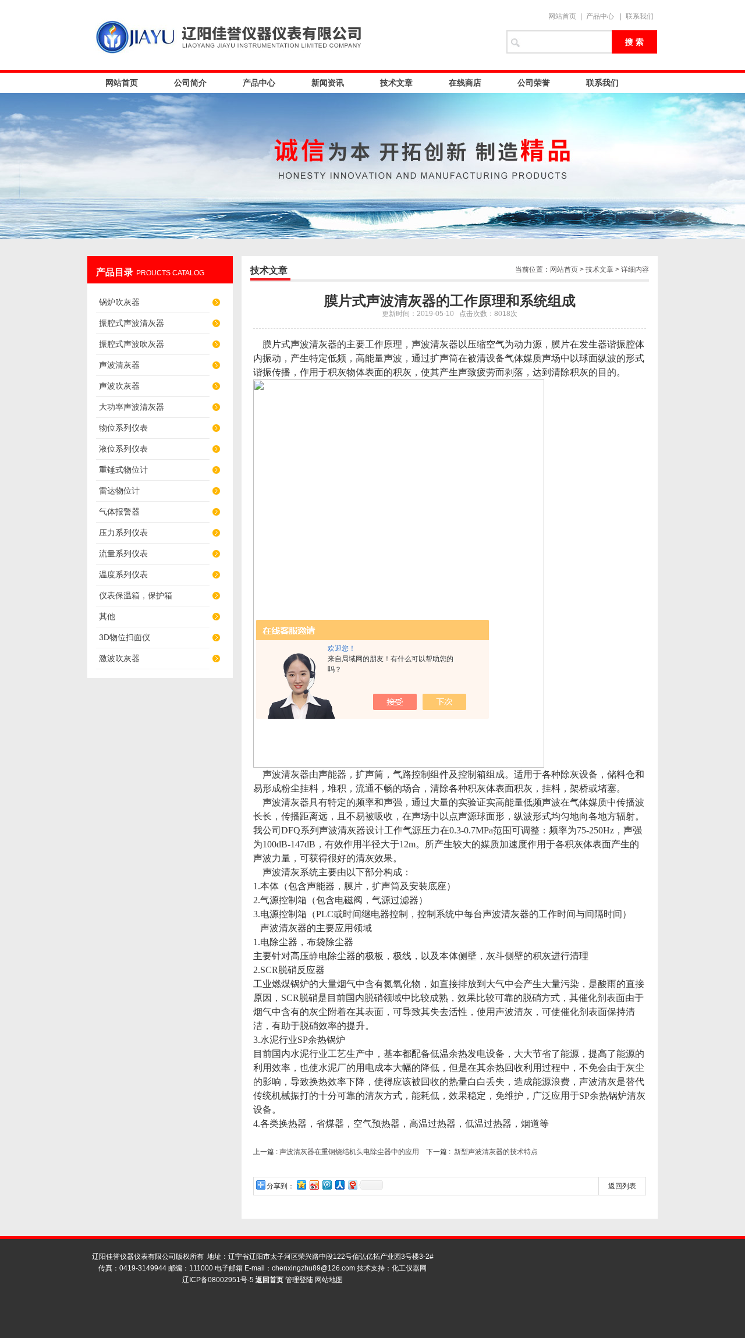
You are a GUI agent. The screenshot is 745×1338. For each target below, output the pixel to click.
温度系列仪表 (123, 574)
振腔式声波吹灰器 (131, 344)
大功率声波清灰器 (131, 406)
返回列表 (622, 1186)
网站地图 (329, 1280)
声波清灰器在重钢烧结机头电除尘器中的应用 (349, 1152)
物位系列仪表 (123, 427)
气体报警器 (119, 511)
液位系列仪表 (123, 448)
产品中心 (600, 16)
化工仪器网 (409, 1268)
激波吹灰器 (119, 658)
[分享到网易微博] (352, 1184)
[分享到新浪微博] (313, 1184)
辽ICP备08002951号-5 (218, 1280)
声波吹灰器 (119, 386)
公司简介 (190, 82)
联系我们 (640, 16)
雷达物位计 (119, 490)
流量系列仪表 (123, 553)
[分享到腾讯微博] (326, 1184)
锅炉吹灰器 (119, 302)
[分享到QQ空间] (301, 1184)
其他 (107, 616)
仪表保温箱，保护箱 (135, 595)
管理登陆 (299, 1280)
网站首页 (562, 16)
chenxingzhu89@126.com (313, 1268)
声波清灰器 (119, 365)
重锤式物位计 (123, 469)
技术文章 (396, 82)
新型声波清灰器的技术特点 (496, 1152)
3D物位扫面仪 (124, 637)
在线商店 (465, 82)
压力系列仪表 (123, 532)
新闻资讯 (327, 82)
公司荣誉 (533, 82)
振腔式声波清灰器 (131, 323)
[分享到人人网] (339, 1184)
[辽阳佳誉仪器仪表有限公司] (291, 35)
